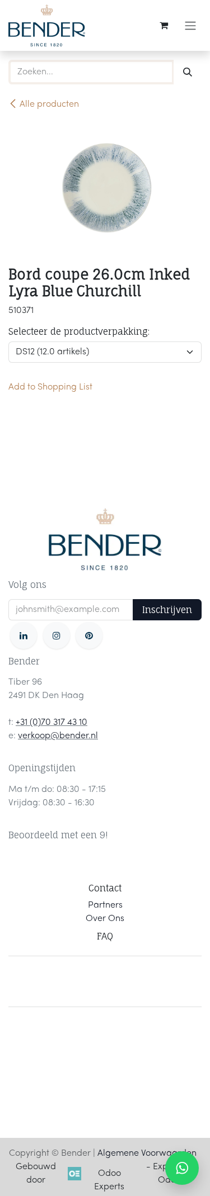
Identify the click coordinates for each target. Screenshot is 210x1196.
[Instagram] (56, 635)
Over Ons (105, 918)
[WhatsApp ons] (182, 1168)
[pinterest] (89, 635)
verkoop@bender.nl (58, 736)
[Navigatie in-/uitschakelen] (190, 25)
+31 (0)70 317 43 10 (51, 722)
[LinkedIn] (23, 635)
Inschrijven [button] (167, 609)
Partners (105, 905)
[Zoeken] (188, 72)
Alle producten (49, 104)
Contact (105, 888)
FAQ (105, 936)
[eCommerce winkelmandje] (163, 25)
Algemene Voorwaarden (147, 1153)
